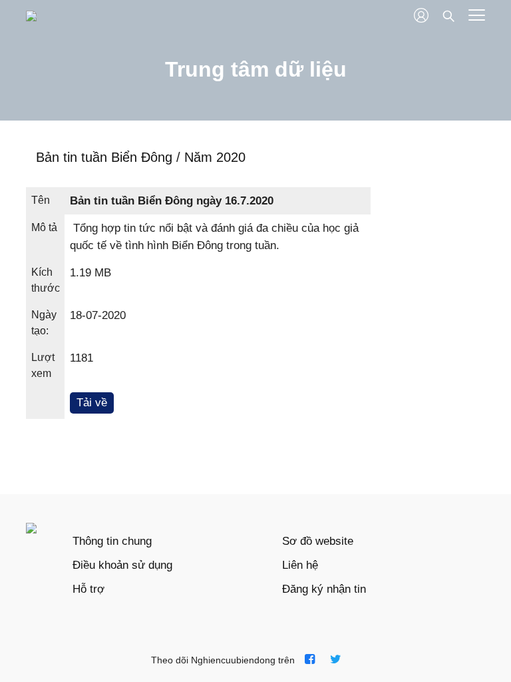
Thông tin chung (112, 541)
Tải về (92, 402)
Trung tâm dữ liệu (256, 69)
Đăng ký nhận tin (324, 589)
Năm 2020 (215, 157)
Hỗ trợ (88, 589)
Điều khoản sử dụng (122, 565)
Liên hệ (300, 565)
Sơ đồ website (317, 541)
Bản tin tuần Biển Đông (106, 157)
